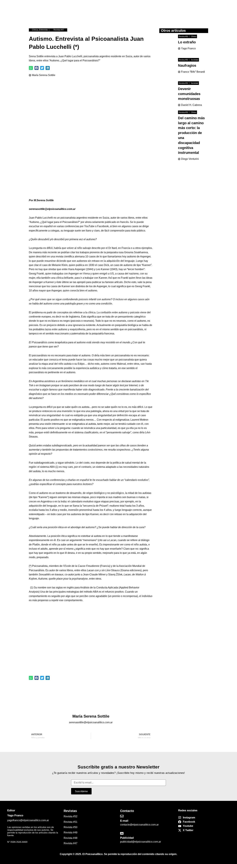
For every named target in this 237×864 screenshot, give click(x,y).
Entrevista (43, 30)
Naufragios (187, 65)
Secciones (118, 14)
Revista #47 (59, 30)
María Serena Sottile (43, 75)
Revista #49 (70, 832)
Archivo (148, 14)
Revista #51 (70, 822)
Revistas (100, 14)
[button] (31, 68)
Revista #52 (70, 816)
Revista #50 (70, 827)
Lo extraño (187, 42)
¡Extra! (84, 14)
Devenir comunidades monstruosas (189, 94)
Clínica (35, 30)
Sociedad (194, 60)
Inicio (70, 14)
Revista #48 (70, 838)
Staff (134, 14)
